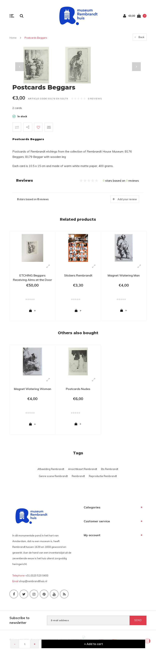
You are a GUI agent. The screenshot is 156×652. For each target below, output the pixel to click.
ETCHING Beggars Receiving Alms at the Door (32, 277)
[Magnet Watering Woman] (32, 361)
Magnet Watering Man (124, 275)
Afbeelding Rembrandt (50, 469)
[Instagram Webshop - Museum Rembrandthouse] (34, 594)
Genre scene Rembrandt (53, 476)
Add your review (127, 199)
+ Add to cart (93, 644)
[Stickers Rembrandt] (78, 247)
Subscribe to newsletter (19, 620)
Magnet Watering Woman (32, 389)
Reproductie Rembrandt (103, 476)
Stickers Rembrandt (78, 275)
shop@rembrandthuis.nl (33, 581)
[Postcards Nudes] (78, 361)
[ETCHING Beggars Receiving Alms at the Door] (32, 247)
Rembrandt (78, 476)
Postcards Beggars (36, 37)
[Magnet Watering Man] (123, 247)
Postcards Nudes (78, 389)
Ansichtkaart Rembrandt (82, 469)
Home (13, 37)
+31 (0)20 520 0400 (36, 575)
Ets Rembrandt (109, 469)
